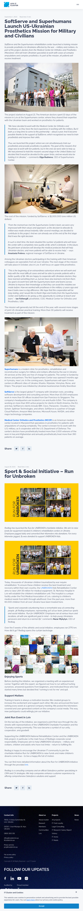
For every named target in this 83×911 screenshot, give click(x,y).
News (76, 820)
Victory (54, 833)
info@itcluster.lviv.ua (11, 838)
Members (42, 827)
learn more (31, 900)
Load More (41, 801)
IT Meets (55, 840)
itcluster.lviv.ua (9, 840)
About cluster (44, 820)
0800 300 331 (9, 833)
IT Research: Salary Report (62, 830)
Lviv (40, 833)
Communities (44, 830)
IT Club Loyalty (57, 823)
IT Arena (55, 837)
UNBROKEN (47, 588)
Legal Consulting (58, 827)
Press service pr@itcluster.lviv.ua (11, 846)
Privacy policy (8, 857)
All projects (56, 820)
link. (27, 765)
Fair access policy (10, 854)
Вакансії (42, 823)
